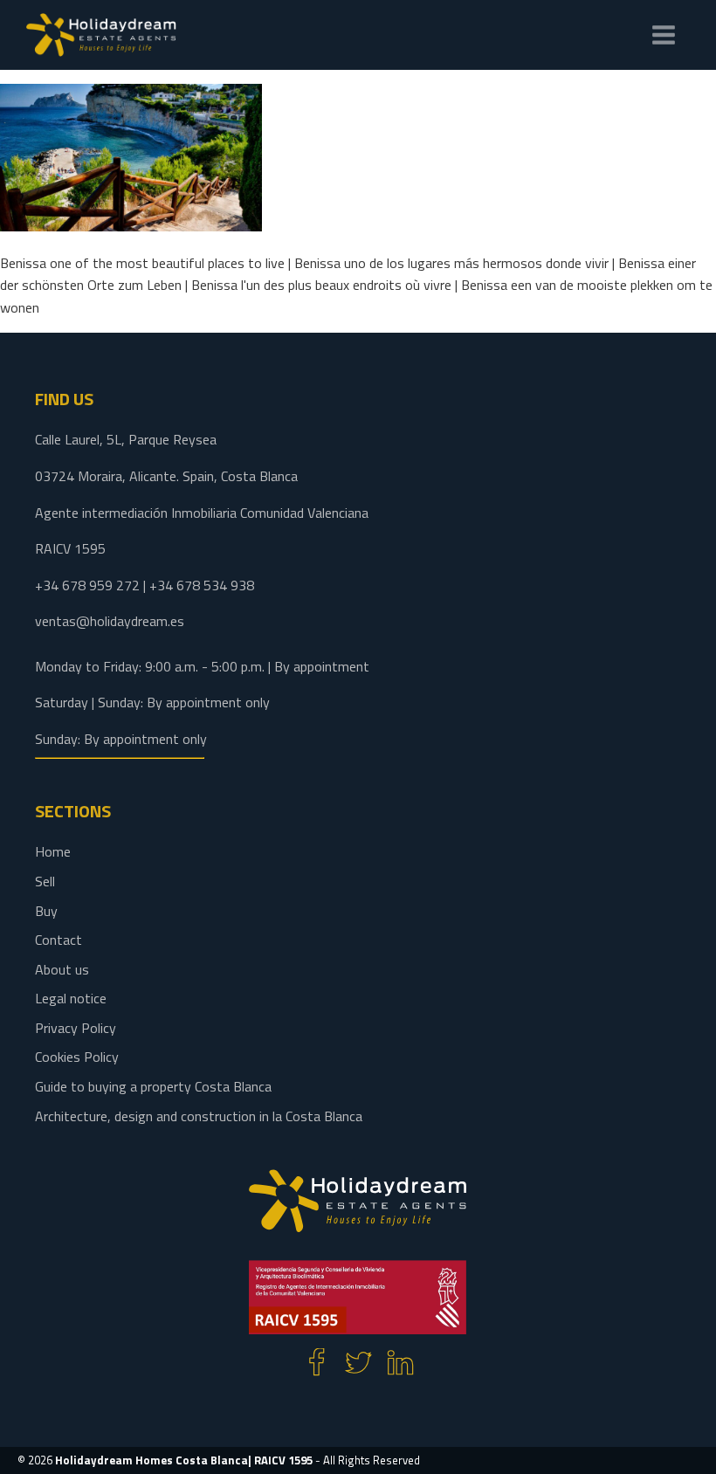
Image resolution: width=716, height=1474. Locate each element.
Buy (46, 910)
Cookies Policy (77, 1056)
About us (62, 969)
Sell (45, 881)
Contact (58, 939)
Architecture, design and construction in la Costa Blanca (198, 1116)
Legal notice (71, 998)
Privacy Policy (75, 1027)
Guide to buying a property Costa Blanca (153, 1086)
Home (53, 851)
